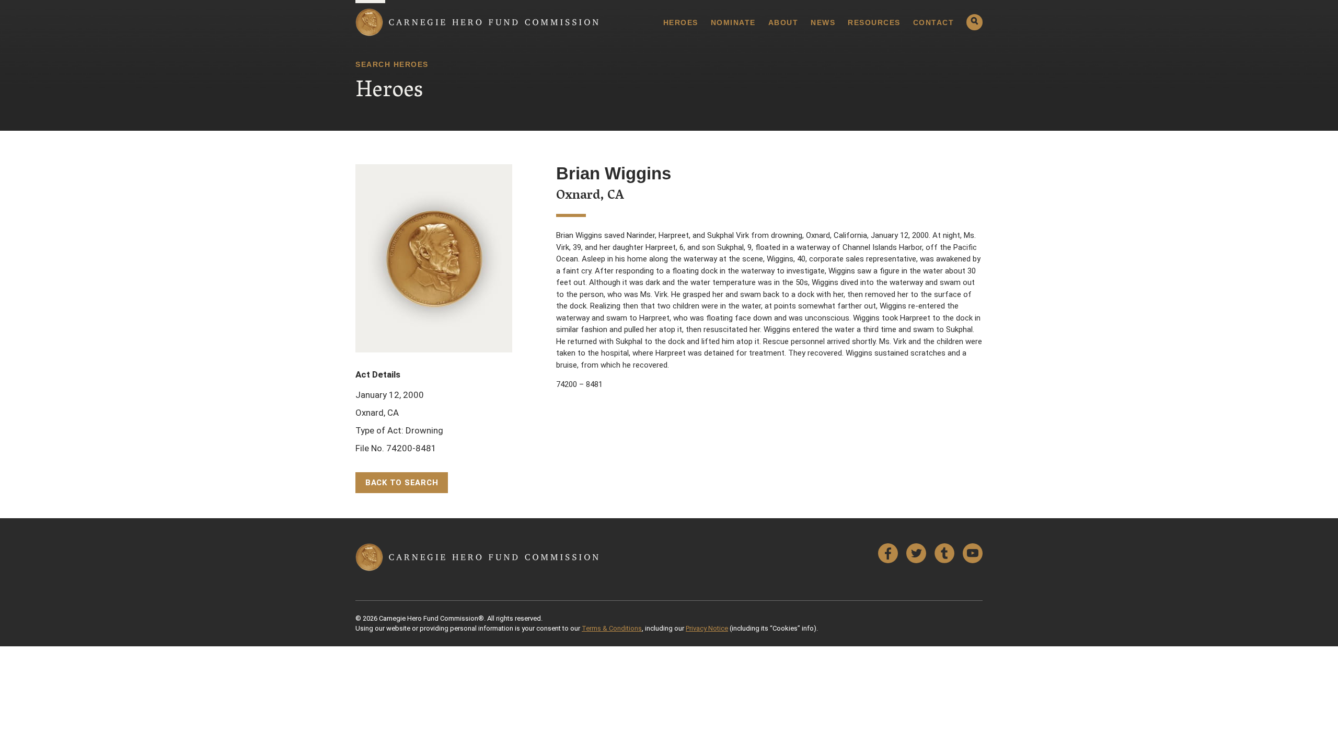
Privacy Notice (707, 628)
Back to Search (402, 482)
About (783, 22)
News (823, 22)
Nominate (733, 22)
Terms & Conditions (612, 628)
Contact (933, 22)
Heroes (680, 22)
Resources (874, 22)
